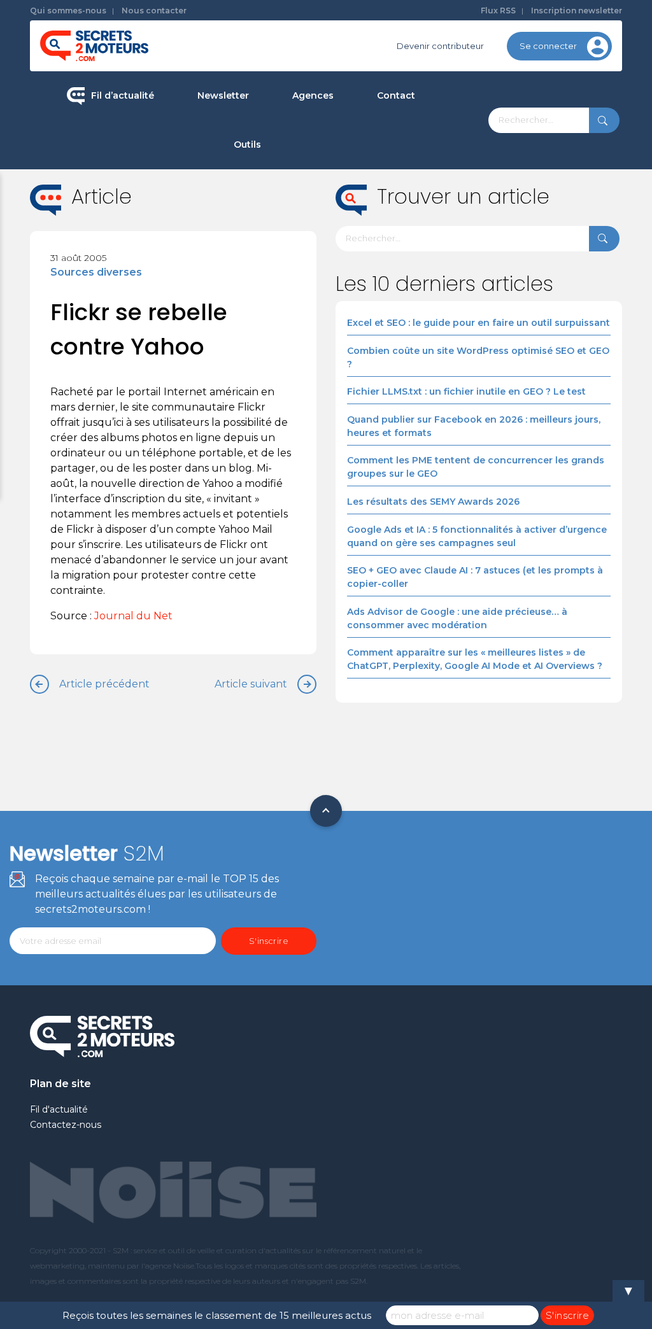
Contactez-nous (65, 1124)
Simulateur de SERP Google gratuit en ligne (311, 290)
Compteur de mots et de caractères (311, 189)
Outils (247, 144)
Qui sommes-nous (68, 10)
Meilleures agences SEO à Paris (369, 140)
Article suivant (251, 684)
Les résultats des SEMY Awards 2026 (433, 501)
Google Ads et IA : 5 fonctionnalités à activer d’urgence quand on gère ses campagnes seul (477, 536)
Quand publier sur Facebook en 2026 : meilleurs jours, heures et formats (473, 426)
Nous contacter (154, 10)
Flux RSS (498, 10)
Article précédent (104, 684)
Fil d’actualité (122, 95)
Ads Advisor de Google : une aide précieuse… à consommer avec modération (457, 618)
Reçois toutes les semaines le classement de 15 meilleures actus (216, 1315)
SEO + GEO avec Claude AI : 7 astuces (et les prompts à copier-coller (475, 577)
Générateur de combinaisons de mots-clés (311, 344)
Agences (313, 95)
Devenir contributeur (440, 46)
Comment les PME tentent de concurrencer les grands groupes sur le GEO (475, 466)
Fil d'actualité (59, 1109)
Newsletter (223, 95)
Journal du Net (133, 616)
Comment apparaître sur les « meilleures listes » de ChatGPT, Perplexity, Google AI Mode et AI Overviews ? (474, 659)
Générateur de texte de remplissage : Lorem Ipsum (311, 236)
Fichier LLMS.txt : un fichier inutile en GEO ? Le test (466, 391)
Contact (396, 95)
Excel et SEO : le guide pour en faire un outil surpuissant (478, 322)
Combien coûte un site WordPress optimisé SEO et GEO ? (478, 357)
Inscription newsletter (576, 10)
